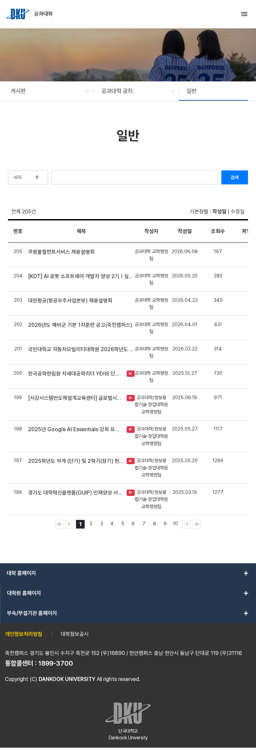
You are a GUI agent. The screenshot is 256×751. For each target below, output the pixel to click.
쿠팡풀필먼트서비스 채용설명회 (61, 252)
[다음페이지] (186, 524)
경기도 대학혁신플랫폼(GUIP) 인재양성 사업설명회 (75, 493)
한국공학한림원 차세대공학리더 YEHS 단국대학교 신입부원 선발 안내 (75, 373)
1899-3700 (55, 663)
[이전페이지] (69, 524)
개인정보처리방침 (23, 634)
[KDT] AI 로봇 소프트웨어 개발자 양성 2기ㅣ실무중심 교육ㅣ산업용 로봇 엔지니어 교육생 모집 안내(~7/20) (81, 276)
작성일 (219, 211)
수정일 (238, 211)
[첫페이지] (59, 524)
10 (175, 523)
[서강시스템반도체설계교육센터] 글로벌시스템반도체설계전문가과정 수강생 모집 (75, 398)
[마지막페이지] (196, 524)
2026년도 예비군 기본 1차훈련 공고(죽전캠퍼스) (80, 325)
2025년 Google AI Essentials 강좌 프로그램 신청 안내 (75, 429)
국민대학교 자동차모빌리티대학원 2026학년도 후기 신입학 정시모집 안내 (81, 349)
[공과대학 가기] (19, 14)
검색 (235, 177)
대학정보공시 (75, 634)
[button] (46, 91)
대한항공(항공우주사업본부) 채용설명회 (70, 300)
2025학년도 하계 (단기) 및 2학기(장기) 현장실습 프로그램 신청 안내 (75, 461)
